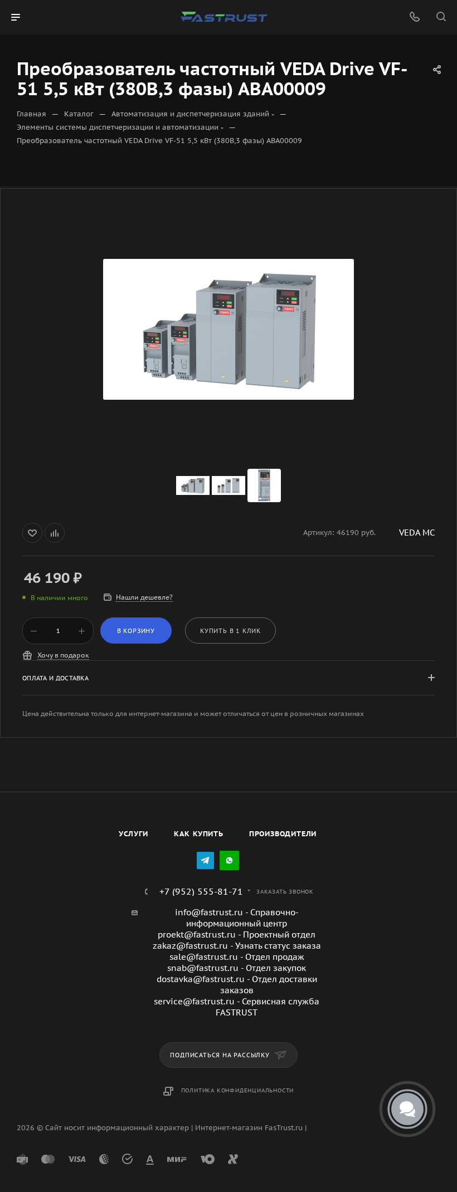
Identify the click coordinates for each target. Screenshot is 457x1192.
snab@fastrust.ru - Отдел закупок (236, 968)
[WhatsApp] (229, 860)
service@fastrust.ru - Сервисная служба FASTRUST (236, 1007)
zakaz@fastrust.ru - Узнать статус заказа (237, 945)
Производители (283, 833)
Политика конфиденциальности (237, 1090)
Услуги (133, 833)
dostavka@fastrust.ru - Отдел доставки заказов (237, 984)
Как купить (198, 833)
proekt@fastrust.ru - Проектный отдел (236, 934)
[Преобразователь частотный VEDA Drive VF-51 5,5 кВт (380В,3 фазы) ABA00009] (228, 329)
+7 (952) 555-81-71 (201, 891)
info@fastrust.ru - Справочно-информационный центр (237, 918)
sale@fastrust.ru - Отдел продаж (236, 956)
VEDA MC (417, 532)
